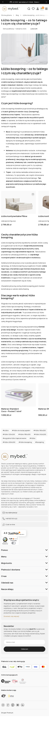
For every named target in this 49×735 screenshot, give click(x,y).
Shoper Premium (7, 713)
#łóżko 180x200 (24, 434)
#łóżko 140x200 (40, 434)
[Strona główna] (13, 8)
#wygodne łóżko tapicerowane (14, 438)
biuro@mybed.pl (11, 513)
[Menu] (17, 537)
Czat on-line (10, 524)
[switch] (14, 543)
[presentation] (3, 2)
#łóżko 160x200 (40, 430)
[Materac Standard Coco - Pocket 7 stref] (18, 394)
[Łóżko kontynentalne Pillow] (18, 202)
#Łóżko (6, 430)
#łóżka (32, 438)
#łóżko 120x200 (9, 434)
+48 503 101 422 (11, 518)
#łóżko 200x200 (9, 442)
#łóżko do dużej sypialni (21, 430)
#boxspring (39, 442)
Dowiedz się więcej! (11, 616)
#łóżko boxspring (25, 442)
